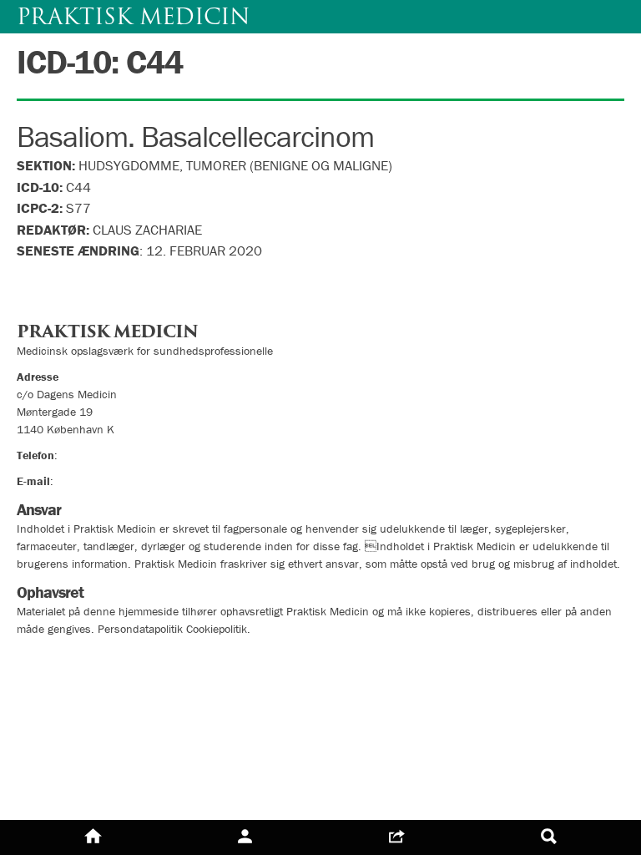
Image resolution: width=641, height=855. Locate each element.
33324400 (87, 455)
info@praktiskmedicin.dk (117, 480)
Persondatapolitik (75, 656)
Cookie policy (60, 686)
